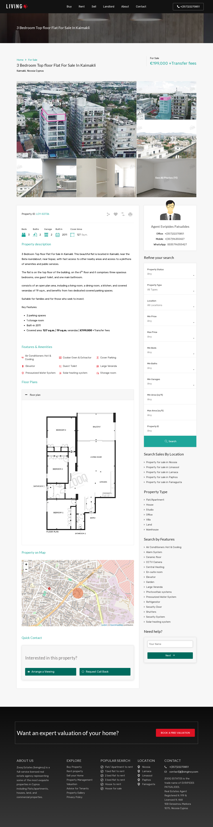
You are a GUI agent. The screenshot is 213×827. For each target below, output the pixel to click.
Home (20, 59)
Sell (94, 6)
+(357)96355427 (175, 239)
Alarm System (154, 552)
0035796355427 (177, 244)
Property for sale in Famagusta (164, 482)
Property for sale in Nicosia (161, 462)
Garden (150, 582)
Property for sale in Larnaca (162, 472)
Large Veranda (108, 366)
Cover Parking (108, 357)
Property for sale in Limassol (162, 467)
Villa (148, 519)
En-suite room (154, 572)
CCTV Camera (154, 562)
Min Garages (153, 379)
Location (151, 301)
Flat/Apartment (155, 499)
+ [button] (26, 564)
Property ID (153, 426)
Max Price (152, 332)
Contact (141, 6)
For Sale (32, 59)
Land (149, 524)
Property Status (155, 269)
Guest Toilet (70, 366)
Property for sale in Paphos (162, 477)
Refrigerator (153, 601)
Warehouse (152, 529)
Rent (82, 6)
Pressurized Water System (40, 372)
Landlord (108, 6)
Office (149, 514)
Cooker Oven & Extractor (77, 357)
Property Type (154, 285)
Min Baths (152, 363)
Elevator (30, 366)
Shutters (151, 611)
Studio (150, 509)
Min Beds (151, 348)
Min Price (152, 316)
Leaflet (104, 624)
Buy (69, 6)
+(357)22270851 (174, 233)
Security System (155, 616)
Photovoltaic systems (159, 591)
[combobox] (170, 275)
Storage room (108, 372)
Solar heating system (75, 372)
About (125, 6)
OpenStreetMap (116, 624)
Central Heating (155, 567)
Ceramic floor (153, 557)
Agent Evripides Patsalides (170, 226)
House (149, 504)
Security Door (154, 606)
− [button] (26, 569)
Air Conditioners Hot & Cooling (38, 357)
